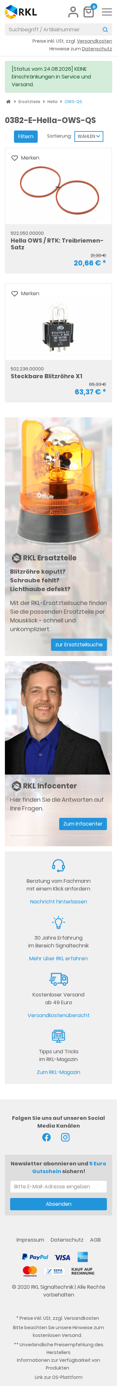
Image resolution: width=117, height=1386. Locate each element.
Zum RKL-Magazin (58, 1072)
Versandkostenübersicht (59, 1015)
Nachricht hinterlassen (58, 901)
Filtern (25, 136)
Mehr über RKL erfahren (58, 958)
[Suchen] (105, 29)
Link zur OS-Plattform (59, 1377)
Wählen (87, 136)
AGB (95, 1240)
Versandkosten (81, 1318)
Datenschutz (68, 1240)
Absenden (59, 1204)
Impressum (31, 1240)
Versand (71, 1335)
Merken (30, 158)
